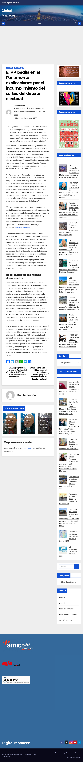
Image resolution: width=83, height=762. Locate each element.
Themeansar (6, 756)
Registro (62, 597)
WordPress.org (65, 620)
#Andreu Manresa (36, 108)
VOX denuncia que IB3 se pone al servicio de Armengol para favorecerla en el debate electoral (38, 373)
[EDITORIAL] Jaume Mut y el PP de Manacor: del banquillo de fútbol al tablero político (69, 190)
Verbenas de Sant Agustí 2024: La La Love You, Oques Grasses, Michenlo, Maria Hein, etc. (69, 426)
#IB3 (35, 118)
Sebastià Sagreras (22, 227)
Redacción (21, 106)
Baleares (10, 67)
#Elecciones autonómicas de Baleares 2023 (29, 113)
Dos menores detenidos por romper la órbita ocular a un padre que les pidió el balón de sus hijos (69, 285)
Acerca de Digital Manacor (64, 753)
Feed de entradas (66, 609)
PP (23, 67)
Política (17, 67)
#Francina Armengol (23, 118)
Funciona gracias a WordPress (12, 754)
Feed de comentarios (68, 614)
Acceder (62, 603)
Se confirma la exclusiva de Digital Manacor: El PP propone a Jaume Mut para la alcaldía (68, 247)
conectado (26, 448)
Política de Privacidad (74, 757)
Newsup (31, 754)
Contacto (78, 753)
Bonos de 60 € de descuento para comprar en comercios (68, 444)
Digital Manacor (16, 743)
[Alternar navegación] (39, 23)
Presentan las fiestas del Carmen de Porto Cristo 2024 (68, 536)
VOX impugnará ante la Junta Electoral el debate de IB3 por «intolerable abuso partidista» (18, 372)
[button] (75, 23)
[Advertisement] (41, 42)
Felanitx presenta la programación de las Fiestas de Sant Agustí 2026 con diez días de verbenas (68, 210)
